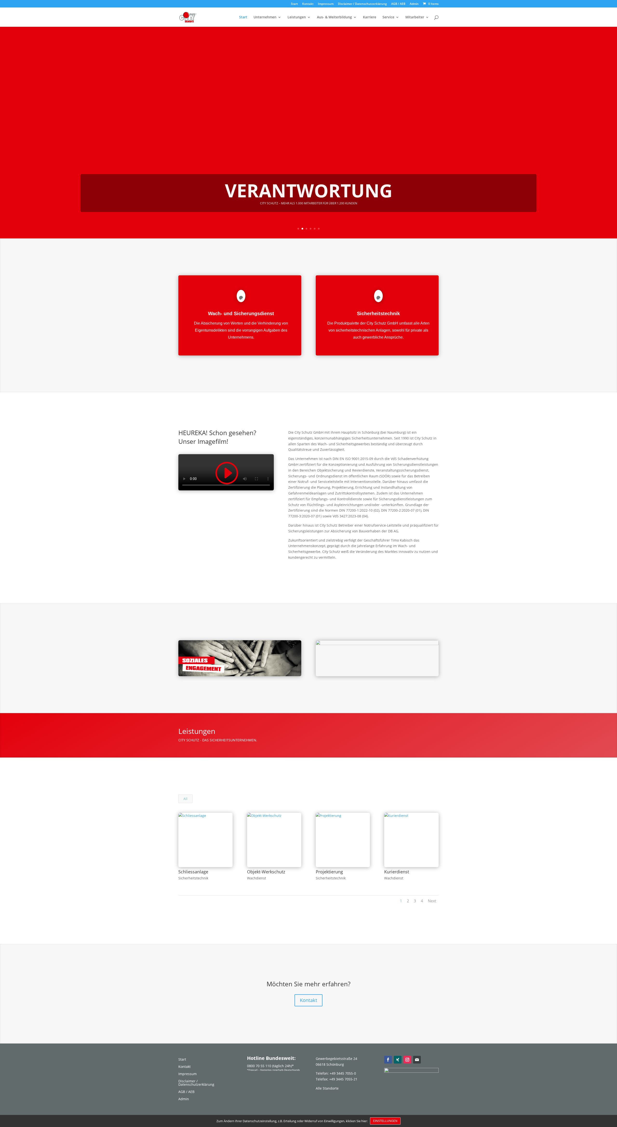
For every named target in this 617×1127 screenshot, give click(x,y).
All (185, 798)
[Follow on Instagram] (407, 1060)
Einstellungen (385, 1121)
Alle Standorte (327, 1088)
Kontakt (308, 4)
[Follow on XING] (398, 1060)
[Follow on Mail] (417, 1060)
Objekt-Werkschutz (266, 872)
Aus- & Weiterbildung (334, 17)
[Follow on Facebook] (388, 1060)
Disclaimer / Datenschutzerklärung (362, 4)
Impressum (326, 4)
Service (388, 17)
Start (294, 4)
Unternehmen (265, 17)
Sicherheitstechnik (193, 878)
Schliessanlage (193, 872)
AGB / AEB (398, 4)
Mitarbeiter (414, 17)
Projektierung (329, 872)
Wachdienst (256, 878)
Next (432, 901)
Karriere (369, 17)
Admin (414, 4)
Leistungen (297, 17)
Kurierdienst (396, 872)
